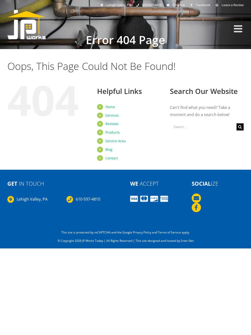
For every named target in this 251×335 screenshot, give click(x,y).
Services (112, 115)
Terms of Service (169, 232)
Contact (111, 158)
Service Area (115, 141)
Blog (109, 149)
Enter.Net (187, 241)
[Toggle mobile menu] (239, 28)
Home (110, 106)
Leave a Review (233, 5)
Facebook (203, 5)
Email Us (179, 5)
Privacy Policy (142, 232)
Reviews (112, 123)
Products (112, 132)
